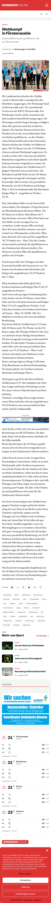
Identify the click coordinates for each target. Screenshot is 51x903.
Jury (4, 603)
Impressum (37, 900)
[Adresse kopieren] (40, 587)
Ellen (24, 599)
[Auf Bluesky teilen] (29, 587)
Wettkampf (26, 625)
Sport (5, 25)
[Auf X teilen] (23, 587)
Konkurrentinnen (32, 603)
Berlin (17, 595)
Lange (18, 608)
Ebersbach (16, 599)
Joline (44, 599)
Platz (5, 616)
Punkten (12, 616)
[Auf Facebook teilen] (17, 587)
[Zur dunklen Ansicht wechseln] (47, 5)
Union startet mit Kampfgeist (28, 658)
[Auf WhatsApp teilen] (12, 587)
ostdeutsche (21, 612)
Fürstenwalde (34, 599)
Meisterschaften (8, 612)
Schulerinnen (7, 621)
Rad (32, 616)
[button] (47, 850)
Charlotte (6, 599)
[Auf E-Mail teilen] (34, 587)
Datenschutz (27, 900)
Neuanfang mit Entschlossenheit (30, 671)
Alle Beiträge (41, 636)
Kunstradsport (8, 608)
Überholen (6, 625)
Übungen (16, 625)
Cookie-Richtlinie (16, 900)
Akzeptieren (25, 880)
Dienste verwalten (25, 873)
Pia (42, 612)
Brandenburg (38, 595)
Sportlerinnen (29, 621)
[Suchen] (41, 14)
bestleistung (26, 595)
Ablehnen (25, 887)
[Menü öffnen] (46, 14)
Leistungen (36, 608)
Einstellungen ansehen (26, 894)
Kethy (21, 603)
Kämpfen (13, 603)
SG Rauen (18, 621)
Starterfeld (41, 621)
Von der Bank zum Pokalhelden (29, 645)
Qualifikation (23, 616)
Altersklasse (7, 595)
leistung (26, 608)
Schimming (40, 616)
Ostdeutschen (33, 612)
